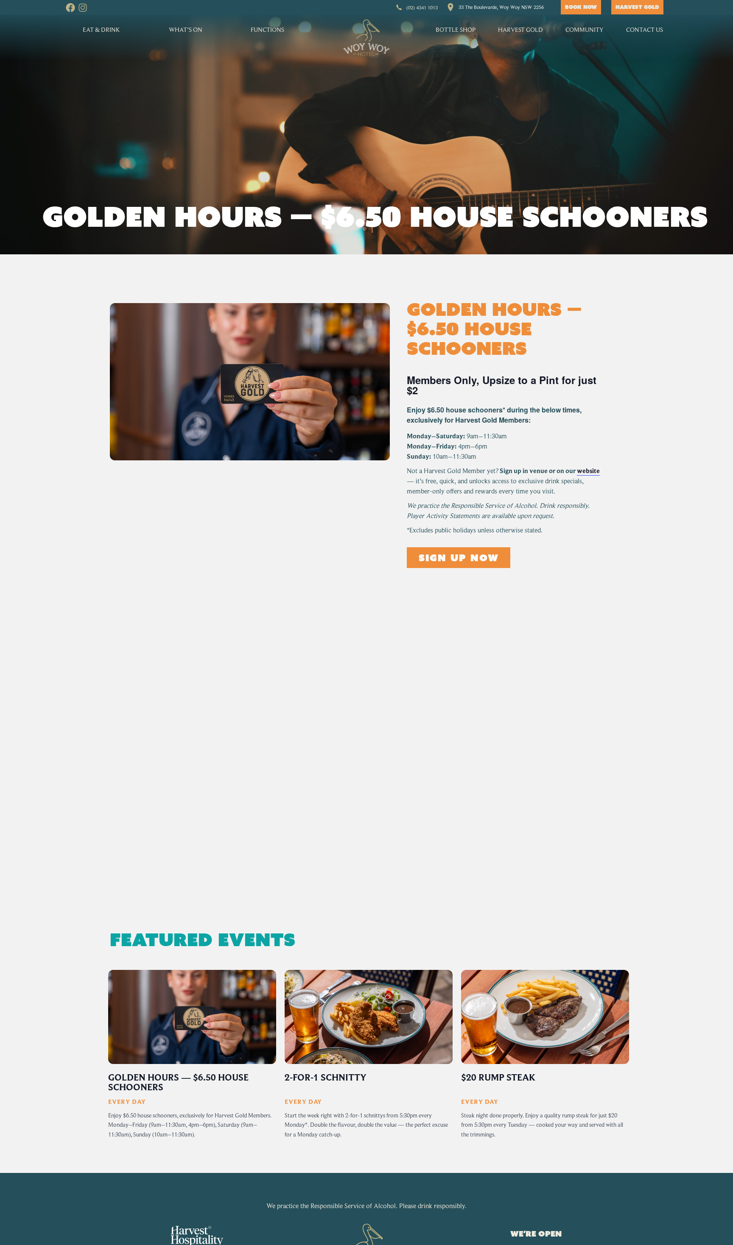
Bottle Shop (456, 29)
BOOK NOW (581, 7)
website (588, 471)
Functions (267, 29)
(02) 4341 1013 (422, 7)
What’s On (185, 29)
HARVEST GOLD (637, 7)
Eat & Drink (101, 29)
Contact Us (644, 29)
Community (584, 29)
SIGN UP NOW (458, 557)
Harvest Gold (520, 29)
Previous (106, 1061)
